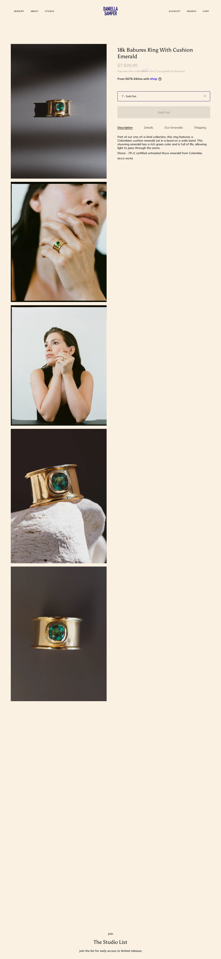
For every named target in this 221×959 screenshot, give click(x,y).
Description (125, 127)
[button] (19, 11)
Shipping (200, 127)
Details (148, 127)
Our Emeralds (173, 127)
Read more (125, 159)
